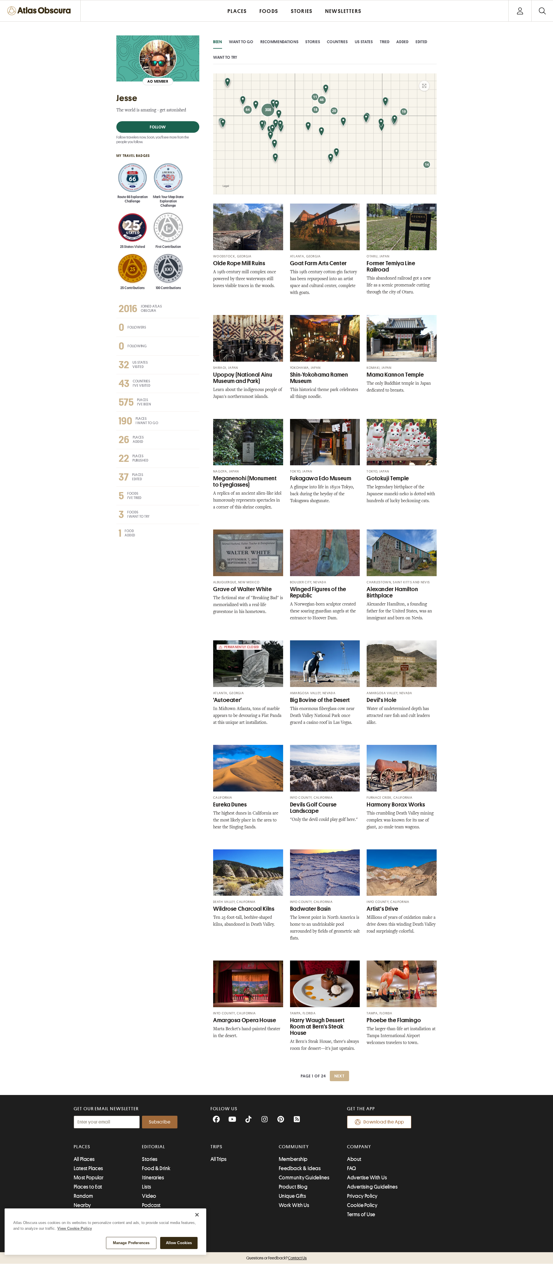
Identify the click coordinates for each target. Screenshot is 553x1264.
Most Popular (88, 1177)
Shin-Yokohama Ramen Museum (319, 378)
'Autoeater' (227, 700)
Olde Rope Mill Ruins (239, 263)
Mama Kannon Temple (395, 375)
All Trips (219, 1159)
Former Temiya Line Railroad (391, 266)
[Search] (542, 11)
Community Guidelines (304, 1177)
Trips (217, 1147)
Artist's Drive (382, 909)
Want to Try (225, 57)
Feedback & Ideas (300, 1168)
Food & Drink (156, 1168)
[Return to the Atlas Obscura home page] (40, 11)
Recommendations (279, 42)
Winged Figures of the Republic (318, 592)
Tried (385, 42)
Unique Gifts (292, 1196)
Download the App (383, 1122)
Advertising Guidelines (372, 1187)
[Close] (197, 1214)
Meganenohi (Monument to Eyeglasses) (245, 481)
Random (83, 1196)
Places (82, 1147)
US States (364, 42)
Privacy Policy (362, 1196)
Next (339, 1076)
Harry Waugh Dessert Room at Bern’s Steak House (317, 1026)
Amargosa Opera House (244, 1020)
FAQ (351, 1168)
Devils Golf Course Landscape (313, 808)
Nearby (82, 1205)
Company (359, 1147)
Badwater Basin (310, 909)
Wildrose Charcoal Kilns (243, 909)
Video (149, 1196)
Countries (337, 42)
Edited (421, 42)
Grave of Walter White (242, 589)
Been (217, 42)
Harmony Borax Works (396, 805)
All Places (84, 1159)
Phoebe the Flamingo (394, 1020)
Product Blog (293, 1187)
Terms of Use (361, 1214)
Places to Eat (88, 1187)
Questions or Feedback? (276, 1258)
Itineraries (153, 1177)
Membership (293, 1159)
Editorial (153, 1147)
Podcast (151, 1205)
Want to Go (241, 42)
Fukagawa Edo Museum (320, 478)
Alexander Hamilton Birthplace (392, 592)
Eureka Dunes (230, 805)
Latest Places (88, 1168)
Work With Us (294, 1205)
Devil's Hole (382, 700)
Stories (312, 42)
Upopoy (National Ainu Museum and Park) (242, 378)
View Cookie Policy (74, 1228)
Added (402, 42)
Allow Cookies (179, 1243)
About (354, 1159)
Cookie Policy (362, 1205)
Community (294, 1147)
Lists (146, 1187)
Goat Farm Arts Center (318, 263)
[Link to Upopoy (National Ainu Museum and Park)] (248, 338)
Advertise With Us (367, 1177)
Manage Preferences (131, 1243)
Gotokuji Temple (388, 478)
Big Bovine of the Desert (320, 700)
